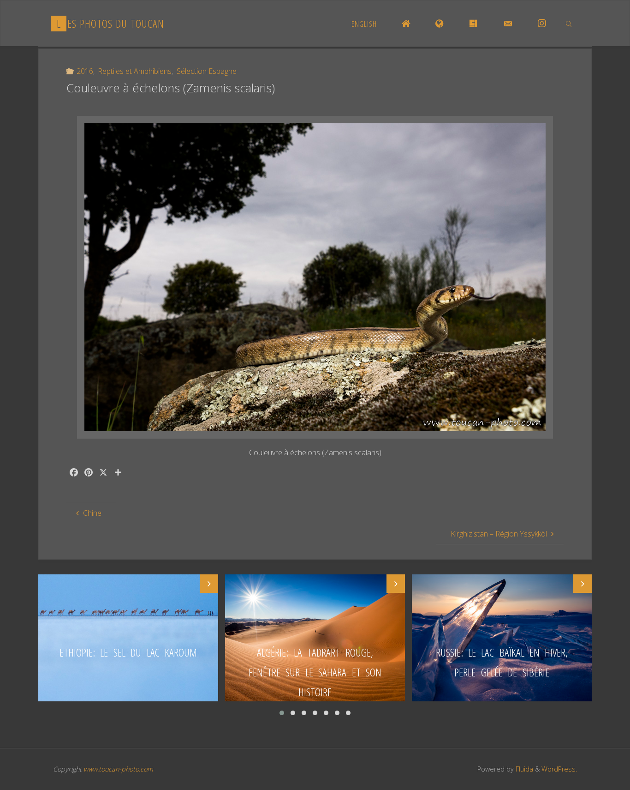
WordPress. (559, 769)
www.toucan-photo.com (118, 769)
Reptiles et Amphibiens (135, 71)
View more (128, 637)
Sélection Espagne (206, 71)
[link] (569, 23)
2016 (85, 71)
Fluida (523, 769)
